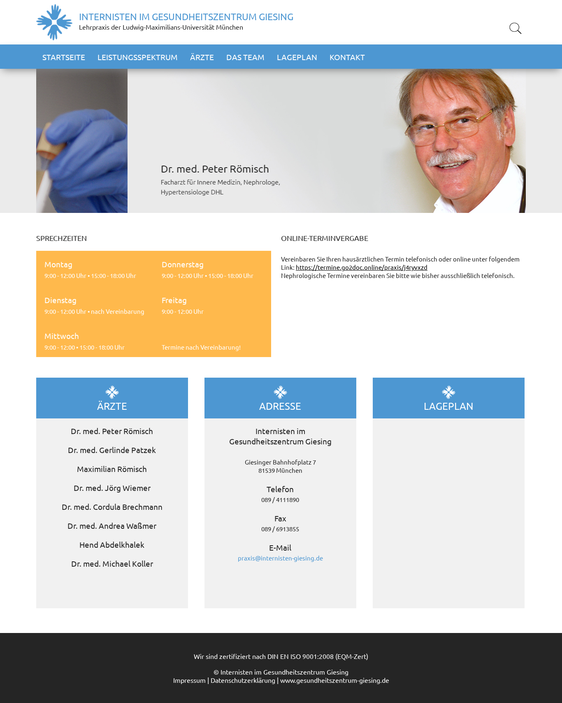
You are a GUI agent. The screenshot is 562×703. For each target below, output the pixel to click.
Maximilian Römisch (112, 469)
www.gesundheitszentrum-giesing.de (334, 680)
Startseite (63, 57)
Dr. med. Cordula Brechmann (112, 506)
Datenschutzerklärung (243, 680)
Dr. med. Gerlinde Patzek (112, 450)
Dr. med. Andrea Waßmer (111, 525)
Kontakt (347, 57)
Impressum (189, 680)
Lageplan (297, 57)
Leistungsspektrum (138, 57)
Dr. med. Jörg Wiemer (112, 488)
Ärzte (202, 57)
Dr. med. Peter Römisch (112, 431)
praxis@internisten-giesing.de (280, 558)
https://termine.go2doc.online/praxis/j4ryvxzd (361, 267)
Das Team (245, 57)
